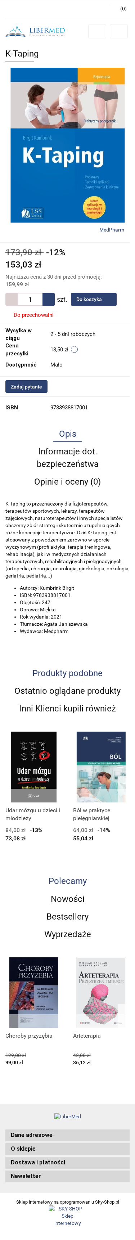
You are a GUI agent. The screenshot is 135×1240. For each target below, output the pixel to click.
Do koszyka (89, 299)
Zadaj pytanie (26, 387)
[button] (67, 1135)
